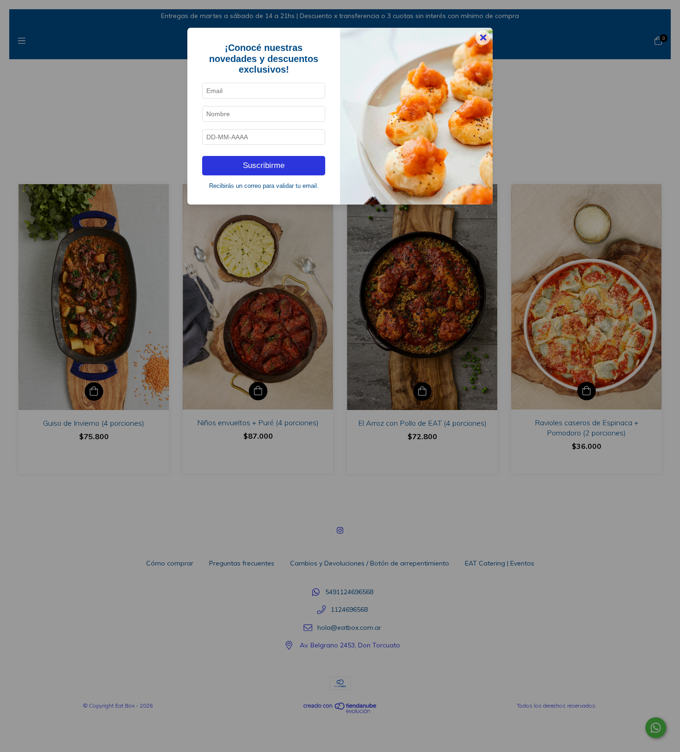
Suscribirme (263, 165)
